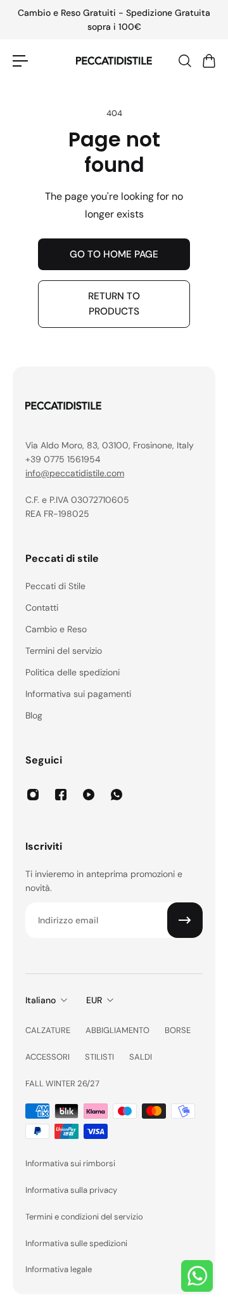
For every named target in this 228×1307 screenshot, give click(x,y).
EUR (94, 1000)
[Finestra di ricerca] (184, 61)
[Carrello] (208, 61)
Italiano (40, 1000)
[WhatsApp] (116, 795)
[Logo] (114, 61)
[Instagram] (33, 795)
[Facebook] (61, 795)
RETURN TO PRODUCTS (114, 304)
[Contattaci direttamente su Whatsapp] (197, 1276)
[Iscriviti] (185, 920)
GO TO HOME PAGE (114, 254)
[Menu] (20, 61)
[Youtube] (89, 795)
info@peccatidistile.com (74, 473)
